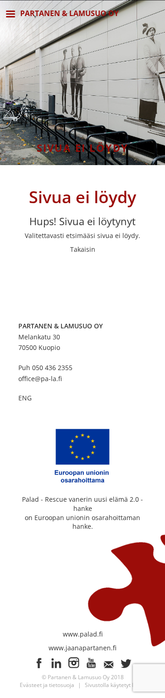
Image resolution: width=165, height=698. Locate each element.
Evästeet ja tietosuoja (47, 685)
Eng (25, 397)
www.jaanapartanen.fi (82, 647)
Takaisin (82, 249)
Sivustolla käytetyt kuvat (115, 685)
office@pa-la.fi (40, 378)
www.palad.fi (83, 634)
